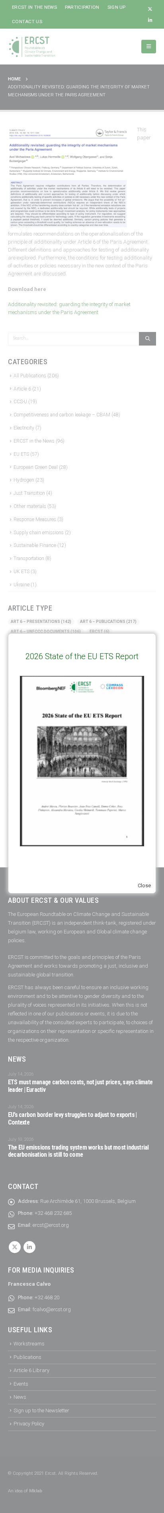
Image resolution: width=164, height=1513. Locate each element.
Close (144, 885)
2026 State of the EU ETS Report (82, 656)
